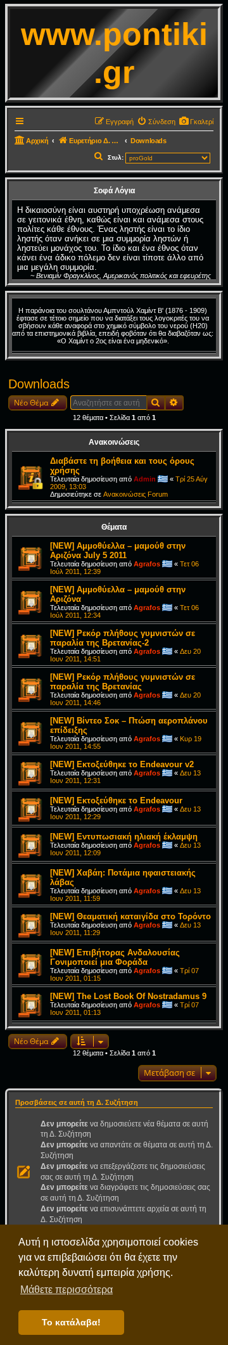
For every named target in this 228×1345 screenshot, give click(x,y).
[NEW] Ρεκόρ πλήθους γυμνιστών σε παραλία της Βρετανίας (122, 681)
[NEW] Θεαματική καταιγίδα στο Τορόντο (130, 916)
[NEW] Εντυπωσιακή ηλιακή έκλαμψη (124, 836)
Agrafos (147, 564)
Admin (145, 479)
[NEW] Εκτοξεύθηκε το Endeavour (116, 800)
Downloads (39, 384)
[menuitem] (196, 121)
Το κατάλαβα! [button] (71, 1322)
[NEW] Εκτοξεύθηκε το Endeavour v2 (122, 764)
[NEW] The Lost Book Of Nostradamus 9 (128, 996)
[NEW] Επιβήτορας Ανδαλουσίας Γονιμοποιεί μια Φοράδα (115, 957)
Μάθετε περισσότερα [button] (66, 1289)
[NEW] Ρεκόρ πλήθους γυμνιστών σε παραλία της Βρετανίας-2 (122, 637)
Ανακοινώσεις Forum (135, 494)
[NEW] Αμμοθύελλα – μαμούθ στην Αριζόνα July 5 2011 (118, 550)
